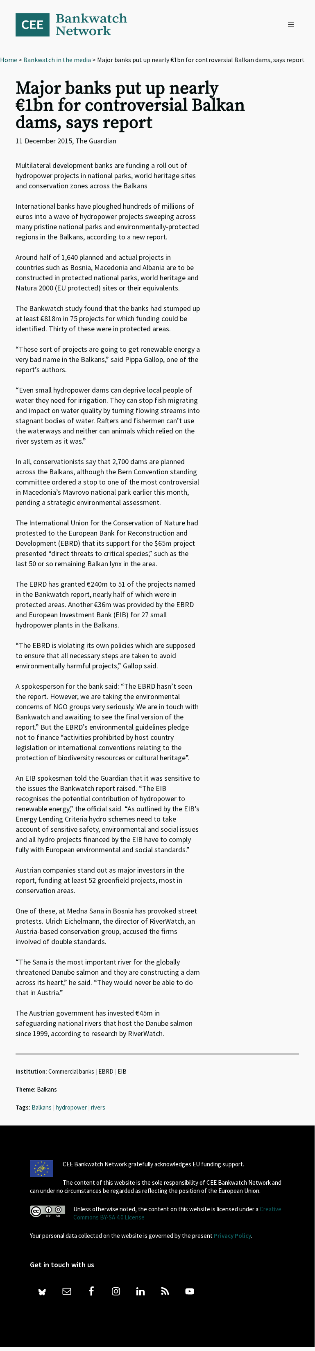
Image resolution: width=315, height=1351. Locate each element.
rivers (98, 1107)
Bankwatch (77, 24)
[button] (293, 25)
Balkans (42, 1107)
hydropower (71, 1107)
